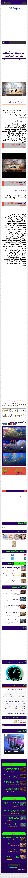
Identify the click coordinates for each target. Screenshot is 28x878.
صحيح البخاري (7, 703)
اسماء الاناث (15, 691)
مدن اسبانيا (11, 708)
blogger (3, 491)
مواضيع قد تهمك (22, 713)
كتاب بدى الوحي (17, 708)
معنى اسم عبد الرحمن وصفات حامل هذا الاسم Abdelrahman (12, 461)
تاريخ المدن (23, 701)
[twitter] (2, 3)
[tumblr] (10, 861)
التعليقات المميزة (10, 563)
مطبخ (6, 708)
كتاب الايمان (5, 706)
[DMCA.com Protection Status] (13, 866)
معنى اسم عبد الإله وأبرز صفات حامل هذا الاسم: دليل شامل (13, 435)
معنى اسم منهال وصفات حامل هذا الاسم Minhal (11, 567)
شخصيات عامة (14, 703)
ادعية (9, 689)
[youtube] (8, 3)
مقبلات (4, 710)
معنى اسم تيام (9, 710)
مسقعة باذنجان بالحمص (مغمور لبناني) (11, 573)
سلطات (24, 703)
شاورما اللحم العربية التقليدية (13, 580)
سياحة (20, 703)
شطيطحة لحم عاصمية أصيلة (15, 590)
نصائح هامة (16, 713)
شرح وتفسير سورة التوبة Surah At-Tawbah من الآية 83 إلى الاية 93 (11, 778)
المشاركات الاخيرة (21, 563)
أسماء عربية (18, 696)
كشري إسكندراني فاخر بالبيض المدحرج (12, 853)
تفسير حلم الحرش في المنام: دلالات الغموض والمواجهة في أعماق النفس (11, 807)
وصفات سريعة (10, 713)
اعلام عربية (23, 698)
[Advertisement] (14, 71)
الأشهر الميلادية (17, 698)
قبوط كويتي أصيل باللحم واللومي (14, 605)
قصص (10, 706)
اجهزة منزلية (20, 689)
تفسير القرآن (11, 701)
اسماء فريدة (12, 696)
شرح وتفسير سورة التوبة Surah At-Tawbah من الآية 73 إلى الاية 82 (11, 785)
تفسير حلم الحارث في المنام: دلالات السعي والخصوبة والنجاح (11, 820)
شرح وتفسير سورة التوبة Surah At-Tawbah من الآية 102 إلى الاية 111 (11, 765)
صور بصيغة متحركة (22, 706)
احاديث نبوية (14, 689)
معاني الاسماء (16, 710)
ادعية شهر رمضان (22, 691)
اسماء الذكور (5, 431)
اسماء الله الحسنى (8, 59)
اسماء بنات (23, 696)
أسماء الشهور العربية (21, 694)
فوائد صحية (15, 706)
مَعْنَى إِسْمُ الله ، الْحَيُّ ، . (16, 146)
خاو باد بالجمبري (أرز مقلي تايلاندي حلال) (12, 612)
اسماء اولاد (6, 694)
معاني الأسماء (23, 710)
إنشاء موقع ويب (10, 698)
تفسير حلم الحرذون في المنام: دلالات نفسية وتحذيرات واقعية (11, 814)
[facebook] (6, 3)
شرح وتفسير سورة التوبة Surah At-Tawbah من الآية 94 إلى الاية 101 (11, 772)
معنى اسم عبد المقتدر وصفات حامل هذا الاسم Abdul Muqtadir (13, 448)
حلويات (6, 701)
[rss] (10, 3)
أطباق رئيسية (5, 696)
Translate (23, 527)
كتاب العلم (23, 708)
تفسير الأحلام (17, 701)
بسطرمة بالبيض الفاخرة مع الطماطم (11, 846)
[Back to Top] (8, 861)
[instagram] (4, 3)
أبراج (24, 689)
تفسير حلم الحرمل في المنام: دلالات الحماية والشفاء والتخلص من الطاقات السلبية (11, 800)
